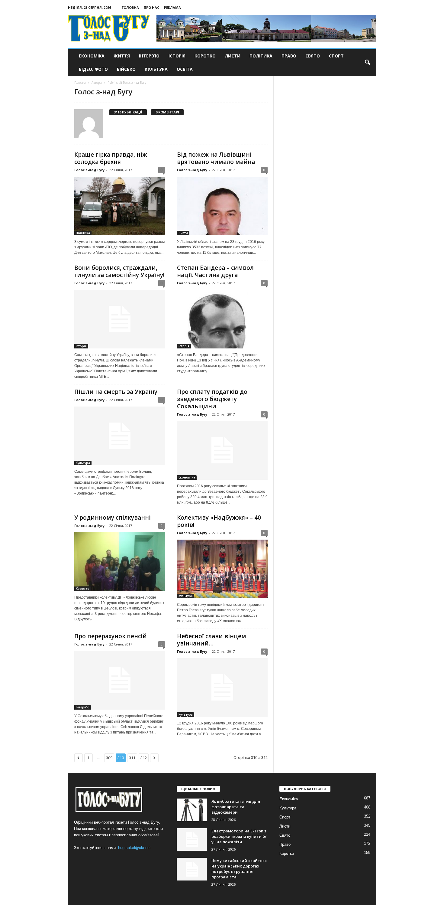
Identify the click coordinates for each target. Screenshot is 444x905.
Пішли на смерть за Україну (115, 392)
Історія (177, 56)
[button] (367, 62)
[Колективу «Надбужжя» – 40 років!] (222, 569)
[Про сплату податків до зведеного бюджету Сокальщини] (222, 450)
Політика (260, 56)
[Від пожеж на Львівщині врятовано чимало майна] (222, 206)
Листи (232, 56)
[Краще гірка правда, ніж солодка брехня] (119, 206)
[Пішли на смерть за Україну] (119, 436)
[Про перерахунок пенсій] (119, 680)
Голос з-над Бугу (89, 170)
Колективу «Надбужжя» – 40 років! (219, 521)
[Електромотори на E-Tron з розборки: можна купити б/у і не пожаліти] (192, 839)
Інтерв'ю (82, 707)
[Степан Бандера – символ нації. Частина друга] (222, 319)
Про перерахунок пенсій (110, 636)
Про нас (151, 7)
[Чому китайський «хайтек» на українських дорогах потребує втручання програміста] (192, 869)
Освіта (185, 69)
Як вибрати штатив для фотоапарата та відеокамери (235, 807)
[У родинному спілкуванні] (119, 561)
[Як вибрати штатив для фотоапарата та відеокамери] (192, 810)
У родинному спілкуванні (112, 517)
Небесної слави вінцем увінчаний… (211, 639)
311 (132, 758)
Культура (156, 69)
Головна (130, 7)
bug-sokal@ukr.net (134, 847)
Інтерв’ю (149, 56)
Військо (126, 69)
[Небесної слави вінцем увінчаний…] (222, 687)
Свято (312, 56)
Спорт (336, 56)
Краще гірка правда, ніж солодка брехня (110, 158)
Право (289, 56)
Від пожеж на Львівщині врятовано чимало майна (216, 158)
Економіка (92, 56)
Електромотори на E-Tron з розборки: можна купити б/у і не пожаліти (238, 836)
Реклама (172, 7)
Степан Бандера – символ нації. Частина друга (215, 271)
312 (143, 758)
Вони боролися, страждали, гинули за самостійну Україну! (119, 271)
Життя (122, 56)
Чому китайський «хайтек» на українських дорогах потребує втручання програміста (239, 869)
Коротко (205, 56)
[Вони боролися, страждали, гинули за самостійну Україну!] (119, 319)
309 (109, 758)
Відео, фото (93, 69)
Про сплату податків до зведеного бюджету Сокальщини (212, 399)
